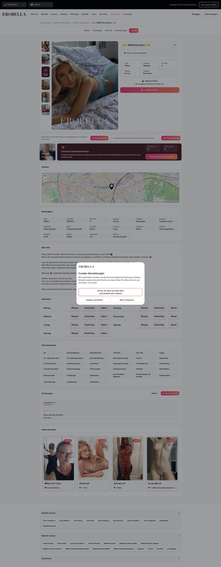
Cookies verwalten (94, 300)
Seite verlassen (127, 300)
